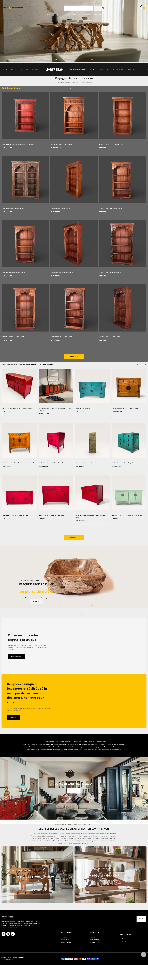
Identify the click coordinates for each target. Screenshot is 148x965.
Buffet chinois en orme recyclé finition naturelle (19, 463)
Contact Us (93, 937)
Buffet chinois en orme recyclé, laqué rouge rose (91, 516)
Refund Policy (94, 939)
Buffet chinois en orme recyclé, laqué (52, 515)
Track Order (123, 941)
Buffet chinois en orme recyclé (122, 463)
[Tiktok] (13, 934)
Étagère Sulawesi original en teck (14, 208)
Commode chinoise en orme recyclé (88, 463)
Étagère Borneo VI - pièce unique (62, 272)
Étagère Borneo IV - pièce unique (13, 337)
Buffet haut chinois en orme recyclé (51, 463)
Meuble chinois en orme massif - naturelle (126, 408)
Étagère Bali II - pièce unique (60, 208)
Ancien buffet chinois (83, 408)
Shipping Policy (94, 942)
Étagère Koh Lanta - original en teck (111, 144)
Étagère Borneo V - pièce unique (110, 272)
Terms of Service (66, 942)
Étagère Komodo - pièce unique (61, 144)
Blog (121, 938)
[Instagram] (8, 934)
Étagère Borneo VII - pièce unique (14, 272)
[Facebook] (4, 934)
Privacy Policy (65, 939)
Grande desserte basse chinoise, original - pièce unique (55, 409)
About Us (64, 937)
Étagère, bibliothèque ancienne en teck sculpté (18, 144)
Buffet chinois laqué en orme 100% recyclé (17, 408)
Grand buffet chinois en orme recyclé (15, 515)
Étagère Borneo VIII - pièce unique (110, 208)
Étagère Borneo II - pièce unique (110, 337)
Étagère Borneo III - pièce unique (61, 337)
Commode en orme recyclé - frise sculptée (127, 515)
